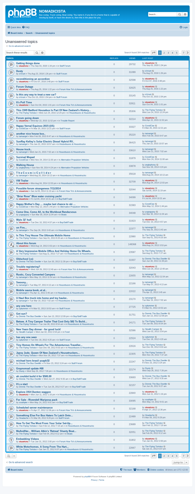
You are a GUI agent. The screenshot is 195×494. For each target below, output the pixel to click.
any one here (23, 305)
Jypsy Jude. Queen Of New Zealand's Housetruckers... (48, 352)
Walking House (25, 165)
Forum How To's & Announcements (75, 89)
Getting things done (28, 63)
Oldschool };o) (24, 258)
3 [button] (168, 52)
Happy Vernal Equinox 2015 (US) (35, 125)
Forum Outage (24, 86)
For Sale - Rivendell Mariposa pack (36, 399)
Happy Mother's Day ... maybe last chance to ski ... (46, 204)
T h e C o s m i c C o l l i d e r (33, 172)
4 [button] (172, 52)
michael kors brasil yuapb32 (33, 360)
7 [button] (183, 52)
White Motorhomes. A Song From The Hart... (42, 446)
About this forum (26, 243)
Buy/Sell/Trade (65, 199)
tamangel (23, 136)
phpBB (87, 476)
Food (67, 332)
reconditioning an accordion (33, 78)
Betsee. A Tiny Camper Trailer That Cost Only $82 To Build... (51, 321)
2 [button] (164, 52)
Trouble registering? (28, 266)
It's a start (22, 384)
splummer (23, 308)
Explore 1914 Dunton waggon (33, 392)
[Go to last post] (156, 63)
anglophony (24, 167)
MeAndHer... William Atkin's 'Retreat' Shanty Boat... (46, 431)
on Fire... (21, 227)
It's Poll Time (24, 102)
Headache (24, 418)
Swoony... (22, 282)
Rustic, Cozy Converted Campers (35, 274)
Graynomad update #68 (29, 368)
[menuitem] (26, 27)
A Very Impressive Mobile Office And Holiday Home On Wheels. (53, 251)
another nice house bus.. (31, 133)
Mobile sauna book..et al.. (31, 290)
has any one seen (26, 337)
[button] (154, 52)
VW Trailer (22, 180)
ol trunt (22, 74)
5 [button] (176, 52)
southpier (23, 402)
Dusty (19, 71)
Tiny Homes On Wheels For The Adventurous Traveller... (49, 345)
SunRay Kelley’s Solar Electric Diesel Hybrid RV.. (45, 141)
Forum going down (27, 118)
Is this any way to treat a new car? (36, 94)
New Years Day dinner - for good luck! (38, 329)
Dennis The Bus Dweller (30, 261)
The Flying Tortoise (28, 113)
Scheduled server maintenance (34, 407)
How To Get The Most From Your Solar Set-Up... (44, 423)
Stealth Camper (26, 332)
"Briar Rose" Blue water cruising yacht (39, 196)
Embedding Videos (27, 438)
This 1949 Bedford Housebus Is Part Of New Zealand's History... (53, 110)
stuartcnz (24, 66)
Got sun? (21, 313)
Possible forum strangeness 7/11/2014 (38, 188)
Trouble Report (67, 120)
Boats (64, 214)
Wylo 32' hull (23, 219)
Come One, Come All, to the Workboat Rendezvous (46, 212)
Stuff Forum (65, 66)
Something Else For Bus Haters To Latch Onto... (44, 415)
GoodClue (23, 128)
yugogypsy (24, 214)
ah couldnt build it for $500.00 (33, 376)
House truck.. (24, 149)
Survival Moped (25, 157)
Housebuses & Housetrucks (82, 113)
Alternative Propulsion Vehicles (75, 160)
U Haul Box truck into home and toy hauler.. (42, 298)
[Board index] (22, 12)
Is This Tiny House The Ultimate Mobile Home (43, 235)
